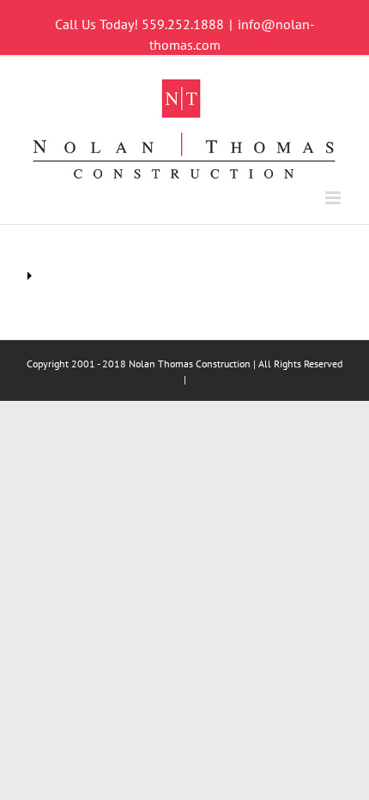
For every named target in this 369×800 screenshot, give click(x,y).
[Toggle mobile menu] (334, 198)
